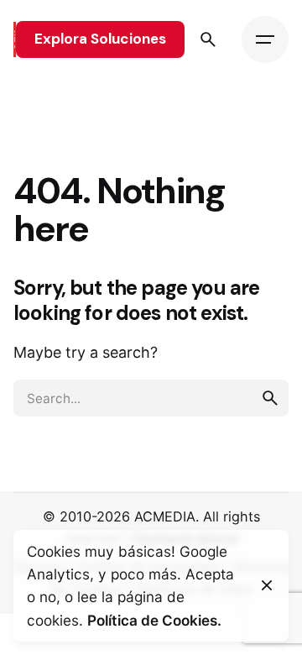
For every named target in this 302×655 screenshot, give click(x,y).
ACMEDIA (164, 516)
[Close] (267, 585)
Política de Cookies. (154, 620)
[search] (270, 398)
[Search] (208, 39)
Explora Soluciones (100, 38)
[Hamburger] (265, 39)
